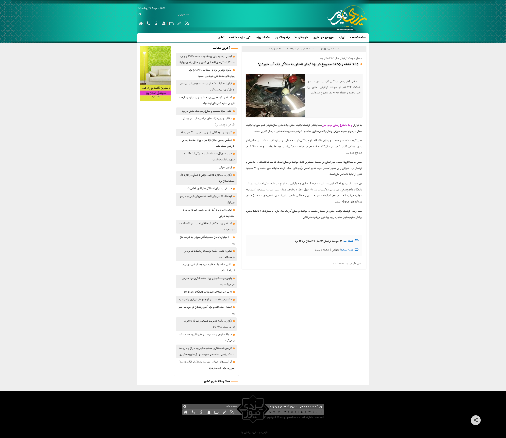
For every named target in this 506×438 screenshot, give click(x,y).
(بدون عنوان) (225, 167)
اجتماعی (336, 249)
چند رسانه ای (282, 37)
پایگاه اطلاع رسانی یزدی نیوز (337, 125)
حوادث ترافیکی (331, 241)
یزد (296, 241)
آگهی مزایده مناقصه (240, 37)
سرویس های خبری (323, 37)
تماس (221, 37)
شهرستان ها (301, 37)
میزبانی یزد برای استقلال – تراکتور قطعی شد (209, 188)
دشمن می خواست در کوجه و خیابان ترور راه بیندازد (205, 299)
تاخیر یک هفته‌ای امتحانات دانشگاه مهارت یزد (208, 291)
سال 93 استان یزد (311, 241)
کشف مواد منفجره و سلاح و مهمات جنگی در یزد (207, 111)
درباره (342, 37)
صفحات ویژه (263, 37)
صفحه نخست (357, 37)
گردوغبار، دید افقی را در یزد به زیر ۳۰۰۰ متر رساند (206, 132)
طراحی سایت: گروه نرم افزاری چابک (253, 432)
